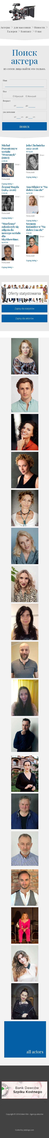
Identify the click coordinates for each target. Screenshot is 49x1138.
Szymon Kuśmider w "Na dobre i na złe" (35, 227)
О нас (38, 31)
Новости (39, 27)
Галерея (12, 31)
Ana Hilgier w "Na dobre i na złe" (36, 188)
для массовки (22, 27)
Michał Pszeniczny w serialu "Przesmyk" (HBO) (9, 151)
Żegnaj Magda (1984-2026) (10, 188)
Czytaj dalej (7, 184)
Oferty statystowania (24, 293)
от (15, 105)
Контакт (26, 31)
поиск (24, 126)
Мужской (19, 96)
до (27, 105)
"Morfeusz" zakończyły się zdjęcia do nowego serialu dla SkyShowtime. (11, 231)
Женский (32, 96)
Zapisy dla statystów (24, 308)
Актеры (5, 27)
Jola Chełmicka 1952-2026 (35, 146)
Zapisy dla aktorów (24, 318)
